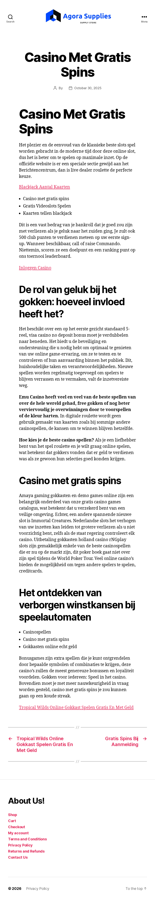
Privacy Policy (20, 845)
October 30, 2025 (88, 88)
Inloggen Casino (35, 268)
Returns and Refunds (26, 851)
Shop (12, 815)
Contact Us (17, 857)
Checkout (16, 827)
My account (18, 833)
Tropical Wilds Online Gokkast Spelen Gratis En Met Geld (76, 707)
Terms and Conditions (27, 839)
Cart (12, 821)
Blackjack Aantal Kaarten (44, 187)
